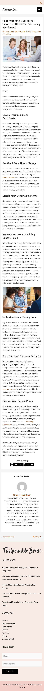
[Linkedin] (20, 464)
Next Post (38, 537)
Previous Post (7, 537)
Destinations (7, 627)
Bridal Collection (8, 623)
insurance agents (9, 389)
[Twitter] (16, 464)
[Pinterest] (24, 464)
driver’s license (8, 177)
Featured (5, 633)
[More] (32, 464)
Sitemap (22, 687)
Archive (5, 620)
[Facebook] (12, 464)
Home (4, 636)
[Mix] (28, 464)
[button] (41, 3)
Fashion (5, 630)
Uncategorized (8, 639)
